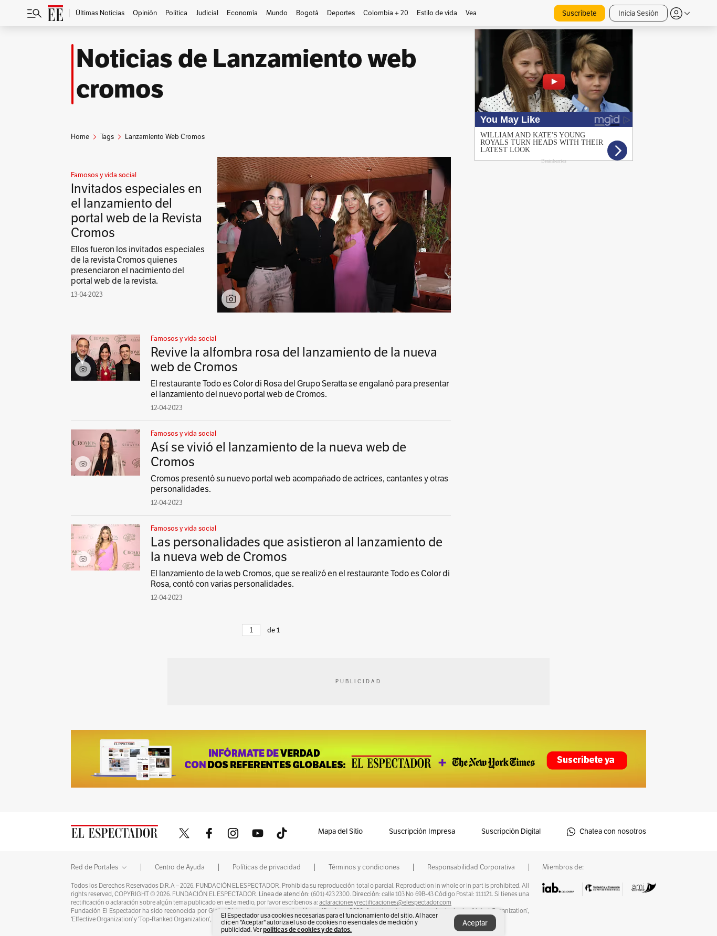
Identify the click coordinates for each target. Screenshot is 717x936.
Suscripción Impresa (422, 831)
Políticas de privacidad (267, 867)
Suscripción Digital (511, 831)
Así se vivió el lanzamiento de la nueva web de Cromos (278, 454)
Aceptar (475, 923)
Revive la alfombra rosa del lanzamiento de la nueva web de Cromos (294, 360)
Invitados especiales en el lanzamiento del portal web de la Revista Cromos (136, 211)
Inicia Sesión (638, 13)
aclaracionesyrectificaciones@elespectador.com (385, 902)
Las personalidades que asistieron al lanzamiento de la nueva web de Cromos (296, 549)
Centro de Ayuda (180, 867)
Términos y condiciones (364, 867)
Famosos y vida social (103, 175)
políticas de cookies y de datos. (307, 929)
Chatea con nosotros (612, 831)
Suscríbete (579, 13)
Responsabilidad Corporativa (471, 867)
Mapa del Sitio (340, 831)
